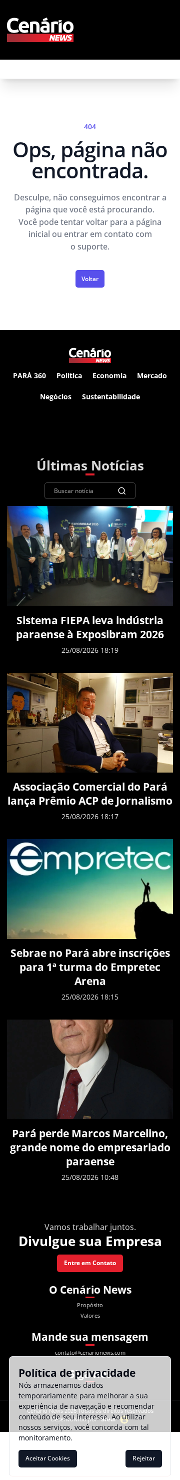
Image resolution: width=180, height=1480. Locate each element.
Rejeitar (143, 1458)
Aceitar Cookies (48, 1458)
